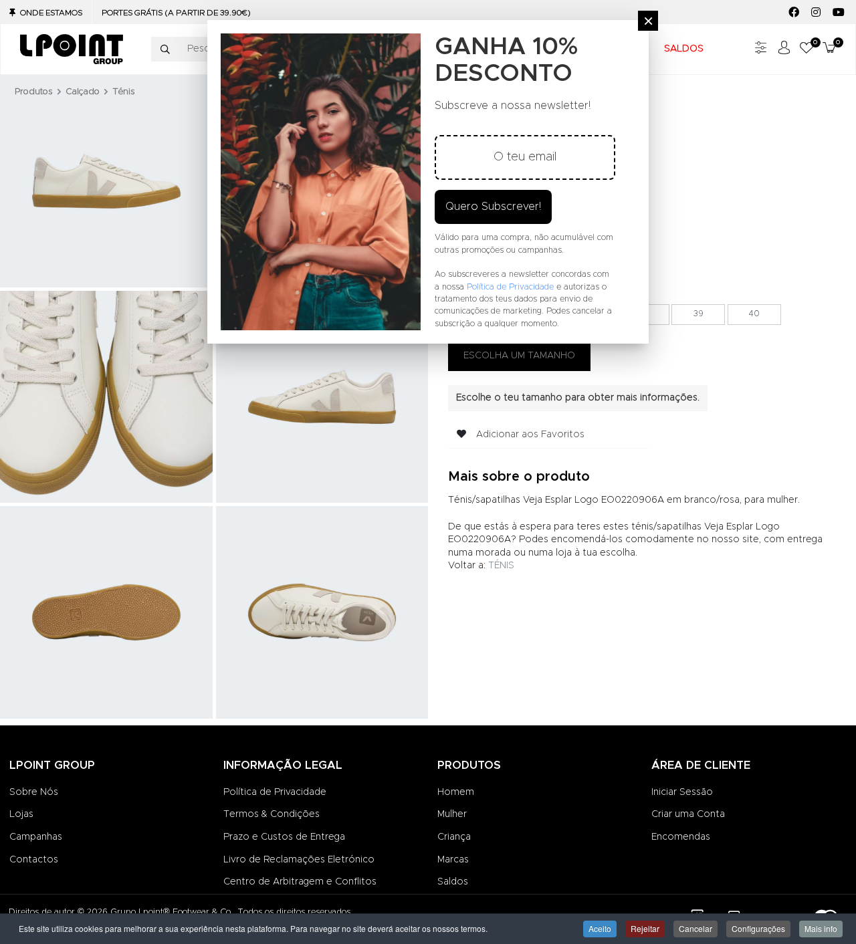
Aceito (599, 928)
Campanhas (35, 837)
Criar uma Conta (688, 814)
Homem (455, 792)
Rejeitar (645, 928)
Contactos (33, 859)
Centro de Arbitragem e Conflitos (300, 882)
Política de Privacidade (274, 792)
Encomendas (680, 837)
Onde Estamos (51, 13)
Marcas (453, 859)
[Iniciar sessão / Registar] (783, 49)
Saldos (452, 882)
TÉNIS (501, 565)
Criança (454, 837)
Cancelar (695, 928)
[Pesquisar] (165, 49)
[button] (806, 49)
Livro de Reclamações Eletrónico (298, 859)
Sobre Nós (33, 792)
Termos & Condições (271, 814)
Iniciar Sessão (682, 792)
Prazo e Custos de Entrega (284, 837)
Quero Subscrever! (493, 206)
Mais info (821, 928)
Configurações (758, 928)
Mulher (452, 814)
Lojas (21, 814)
